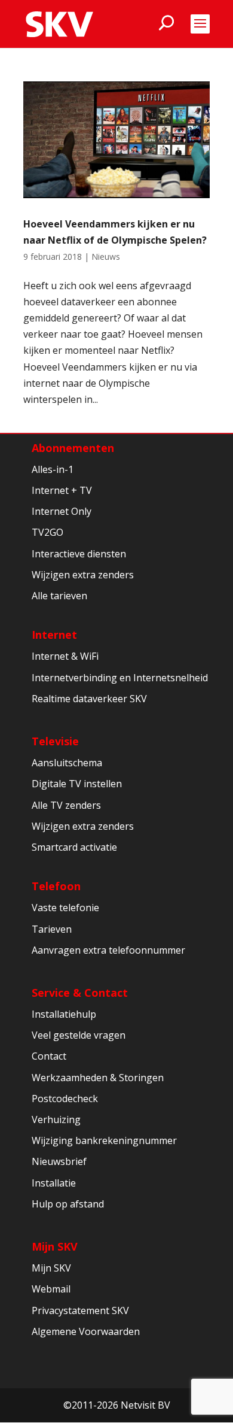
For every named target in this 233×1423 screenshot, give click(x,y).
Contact (49, 1056)
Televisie (55, 741)
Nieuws (105, 256)
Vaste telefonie (65, 907)
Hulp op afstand (68, 1203)
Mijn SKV (55, 1246)
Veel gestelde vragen (78, 1035)
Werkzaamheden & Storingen (98, 1077)
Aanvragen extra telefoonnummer (108, 950)
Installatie (54, 1183)
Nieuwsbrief (59, 1161)
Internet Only (61, 511)
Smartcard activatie (74, 847)
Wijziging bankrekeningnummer (104, 1140)
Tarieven (52, 929)
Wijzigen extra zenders (83, 574)
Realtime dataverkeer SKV (89, 698)
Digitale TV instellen (77, 783)
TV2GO (47, 532)
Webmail (51, 1288)
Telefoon (56, 886)
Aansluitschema (67, 762)
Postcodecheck (65, 1098)
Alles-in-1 (52, 469)
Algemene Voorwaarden (86, 1331)
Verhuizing (56, 1119)
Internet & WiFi (65, 656)
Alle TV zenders (66, 805)
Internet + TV (62, 490)
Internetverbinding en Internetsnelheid (120, 677)
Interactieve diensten (79, 553)
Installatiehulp (64, 1014)
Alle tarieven (59, 595)
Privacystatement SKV (80, 1310)
